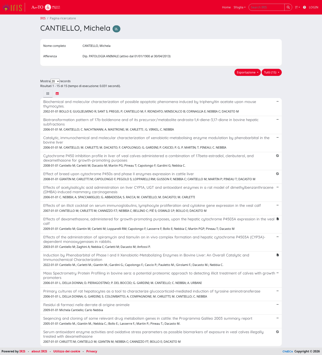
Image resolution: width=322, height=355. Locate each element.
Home (226, 7)
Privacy (91, 351)
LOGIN (313, 7)
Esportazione (246, 72)
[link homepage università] (46, 7)
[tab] (48, 93)
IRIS (43, 18)
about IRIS (39, 351)
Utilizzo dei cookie (66, 351)
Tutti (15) (270, 72)
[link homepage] (13, 7)
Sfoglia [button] (238, 7)
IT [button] (296, 7)
